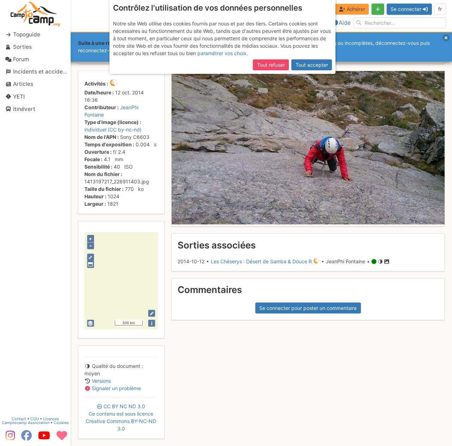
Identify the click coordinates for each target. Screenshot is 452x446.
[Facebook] (26, 437)
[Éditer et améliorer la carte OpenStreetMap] (151, 313)
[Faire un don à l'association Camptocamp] (61, 437)
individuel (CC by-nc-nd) (113, 130)
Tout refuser (271, 65)
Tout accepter (312, 65)
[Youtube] (44, 437)
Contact (19, 418)
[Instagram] (9, 437)
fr (440, 9)
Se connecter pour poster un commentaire (308, 308)
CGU (34, 418)
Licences (51, 418)
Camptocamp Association (25, 422)
